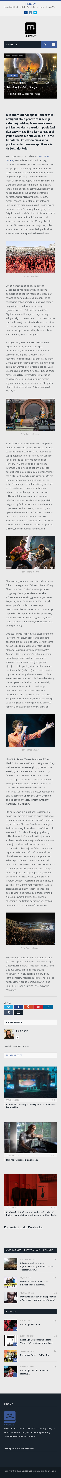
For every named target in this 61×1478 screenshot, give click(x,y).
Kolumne (48, 1250)
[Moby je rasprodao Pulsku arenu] (30, 1139)
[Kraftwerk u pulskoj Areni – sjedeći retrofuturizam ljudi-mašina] (30, 1084)
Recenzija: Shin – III (30, 1324)
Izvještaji (12, 75)
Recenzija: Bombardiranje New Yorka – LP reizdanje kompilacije (36, 1341)
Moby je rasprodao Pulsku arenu (22, 1159)
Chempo (52, 1470)
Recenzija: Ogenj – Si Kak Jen (34, 1355)
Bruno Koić (15, 94)
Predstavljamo (32, 1250)
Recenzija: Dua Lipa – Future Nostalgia (34, 1372)
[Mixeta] (30, 29)
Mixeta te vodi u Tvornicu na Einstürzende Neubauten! (34, 1283)
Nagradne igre (13, 1250)
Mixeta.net (27, 1470)
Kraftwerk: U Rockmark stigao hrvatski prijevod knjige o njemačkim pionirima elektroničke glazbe (31, 1213)
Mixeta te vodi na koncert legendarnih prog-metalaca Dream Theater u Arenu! (37, 1266)
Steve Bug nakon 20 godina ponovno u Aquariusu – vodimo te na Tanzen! (38, 1298)
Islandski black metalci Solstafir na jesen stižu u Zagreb (31, 7)
